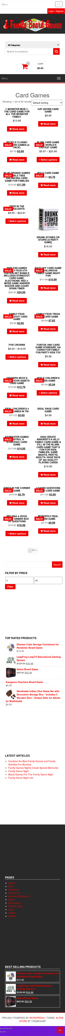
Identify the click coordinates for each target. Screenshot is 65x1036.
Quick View (30, 112)
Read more (18, 129)
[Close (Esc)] (11, 1028)
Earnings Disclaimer (18, 896)
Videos (12, 912)
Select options (49, 159)
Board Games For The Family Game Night (30, 774)
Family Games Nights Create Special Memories (33, 767)
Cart (10, 886)
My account (14, 902)
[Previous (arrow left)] (1, 1032)
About (11, 883)
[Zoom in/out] (1, 1028)
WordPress (36, 1017)
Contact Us (14, 892)
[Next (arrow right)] (4, 1032)
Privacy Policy (15, 906)
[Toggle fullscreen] (4, 1028)
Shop (11, 909)
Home (11, 899)
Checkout (13, 889)
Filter (10, 586)
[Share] (8, 1028)
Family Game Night (18, 771)
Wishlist (12, 916)
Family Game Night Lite (20, 777)
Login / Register (56, 11)
